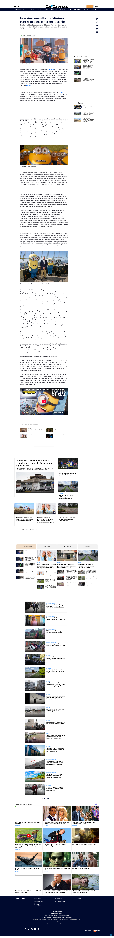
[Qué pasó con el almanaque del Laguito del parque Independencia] (84, 80)
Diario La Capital (37, 898)
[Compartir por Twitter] (97, 19)
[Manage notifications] (111, 935)
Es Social (93, 9)
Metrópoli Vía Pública (38, 905)
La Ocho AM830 (58, 898)
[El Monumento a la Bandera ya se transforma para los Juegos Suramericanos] (46, 724)
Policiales (62, 9)
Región (39, 9)
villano (61, 92)
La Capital (22, 14)
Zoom (28, 14)
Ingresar (96, 6)
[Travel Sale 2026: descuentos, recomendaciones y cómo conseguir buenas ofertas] (46, 776)
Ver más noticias (45, 798)
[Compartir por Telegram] (97, 25)
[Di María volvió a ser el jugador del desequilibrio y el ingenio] (47, 581)
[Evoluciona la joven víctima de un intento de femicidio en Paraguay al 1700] (46, 698)
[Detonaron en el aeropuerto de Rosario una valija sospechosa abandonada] (88, 584)
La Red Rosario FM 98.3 (60, 900)
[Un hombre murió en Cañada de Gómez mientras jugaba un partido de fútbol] (46, 750)
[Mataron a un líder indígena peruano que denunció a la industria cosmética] (46, 633)
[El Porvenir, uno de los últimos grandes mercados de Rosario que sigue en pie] (35, 479)
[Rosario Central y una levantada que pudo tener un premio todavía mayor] (68, 467)
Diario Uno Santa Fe (38, 900)
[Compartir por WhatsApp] (97, 22)
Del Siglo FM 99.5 (81, 898)
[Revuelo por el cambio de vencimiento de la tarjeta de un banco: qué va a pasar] (84, 73)
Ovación (46, 9)
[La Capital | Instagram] (32, 929)
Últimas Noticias (19, 9)
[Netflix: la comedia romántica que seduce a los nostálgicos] (57, 430)
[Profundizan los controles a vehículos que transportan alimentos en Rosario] (84, 113)
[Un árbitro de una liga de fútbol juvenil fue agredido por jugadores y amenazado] (67, 584)
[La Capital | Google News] (38, 929)
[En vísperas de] (46, 711)
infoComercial (36, 904)
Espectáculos (77, 9)
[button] (15, 6)
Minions (33, 14)
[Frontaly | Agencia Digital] (96, 931)
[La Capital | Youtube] (35, 929)
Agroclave (36, 902)
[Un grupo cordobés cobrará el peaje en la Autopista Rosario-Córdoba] (88, 578)
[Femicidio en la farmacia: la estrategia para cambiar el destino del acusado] (26, 577)
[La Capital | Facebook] (25, 929)
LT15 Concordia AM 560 (60, 901)
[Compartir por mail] (97, 32)
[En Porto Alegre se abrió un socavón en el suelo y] (46, 646)
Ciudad (32, 9)
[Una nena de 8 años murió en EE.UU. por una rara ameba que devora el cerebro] (46, 620)
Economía (54, 9)
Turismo (86, 9)
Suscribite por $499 (89, 6)
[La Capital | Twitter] (28, 929)
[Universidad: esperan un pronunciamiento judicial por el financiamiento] (46, 659)
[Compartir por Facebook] (97, 15)
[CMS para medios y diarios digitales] (88, 930)
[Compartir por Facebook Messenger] (97, 28)
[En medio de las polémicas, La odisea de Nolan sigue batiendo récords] (31, 436)
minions (28, 85)
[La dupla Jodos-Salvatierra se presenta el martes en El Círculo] (57, 436)
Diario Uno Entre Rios (38, 901)
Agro (69, 9)
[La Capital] (57, 6)
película (51, 69)
